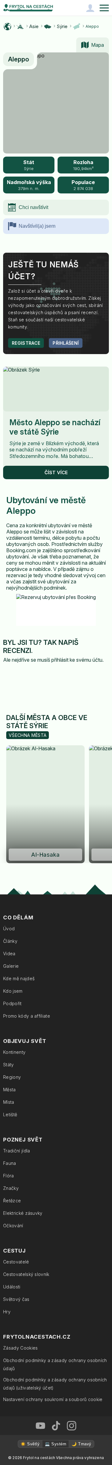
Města (9, 1089)
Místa (8, 1102)
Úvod (9, 928)
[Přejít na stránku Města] (76, 26)
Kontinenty (14, 1052)
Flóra (8, 1175)
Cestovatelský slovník (26, 1274)
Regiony (12, 1077)
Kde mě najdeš (19, 978)
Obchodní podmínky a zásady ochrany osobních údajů (55, 1364)
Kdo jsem (13, 991)
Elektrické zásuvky (23, 1213)
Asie (34, 26)
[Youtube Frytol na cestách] (40, 1425)
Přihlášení (66, 343)
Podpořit (12, 1003)
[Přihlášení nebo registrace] (90, 7)
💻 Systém (55, 1444)
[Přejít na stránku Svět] (7, 26)
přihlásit (59, 660)
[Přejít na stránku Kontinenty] (20, 26)
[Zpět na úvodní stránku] (28, 8)
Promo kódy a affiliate (26, 1016)
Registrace (26, 343)
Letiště (10, 1114)
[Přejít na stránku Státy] (47, 26)
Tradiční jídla (16, 1150)
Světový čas (16, 1299)
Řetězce (12, 1200)
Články (10, 941)
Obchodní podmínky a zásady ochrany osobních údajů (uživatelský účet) (55, 1383)
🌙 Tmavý (81, 1444)
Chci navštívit (33, 207)
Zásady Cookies (20, 1348)
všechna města (27, 735)
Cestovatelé (16, 1261)
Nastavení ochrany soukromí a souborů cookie (53, 1399)
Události (12, 1286)
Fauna (9, 1163)
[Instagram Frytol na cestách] (71, 1425)
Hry (7, 1311)
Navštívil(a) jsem (37, 226)
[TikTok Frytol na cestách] (56, 1425)
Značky (11, 1188)
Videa (9, 953)
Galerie (11, 966)
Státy (8, 1064)
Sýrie (62, 26)
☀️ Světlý (30, 1444)
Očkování (13, 1225)
